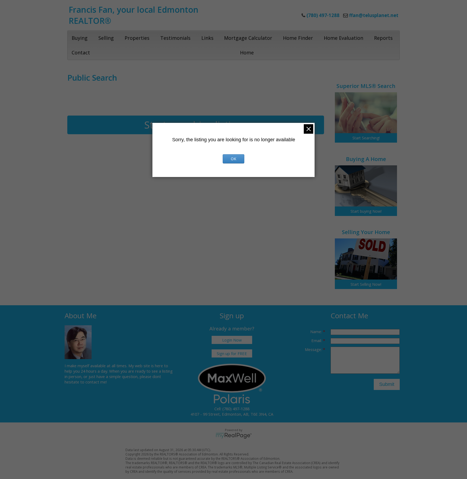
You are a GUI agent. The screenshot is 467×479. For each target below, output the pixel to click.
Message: (314, 349)
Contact (81, 52)
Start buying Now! (366, 211)
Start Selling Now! (366, 284)
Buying (80, 38)
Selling (106, 38)
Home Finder (298, 38)
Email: (317, 340)
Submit (386, 384)
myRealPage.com (233, 435)
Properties (137, 38)
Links (207, 38)
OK (233, 158)
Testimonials (175, 38)
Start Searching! (366, 137)
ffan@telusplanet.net (373, 15)
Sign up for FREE (232, 353)
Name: (316, 331)
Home (247, 52)
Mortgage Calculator (248, 38)
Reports (383, 38)
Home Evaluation (343, 38)
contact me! (96, 382)
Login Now (232, 340)
